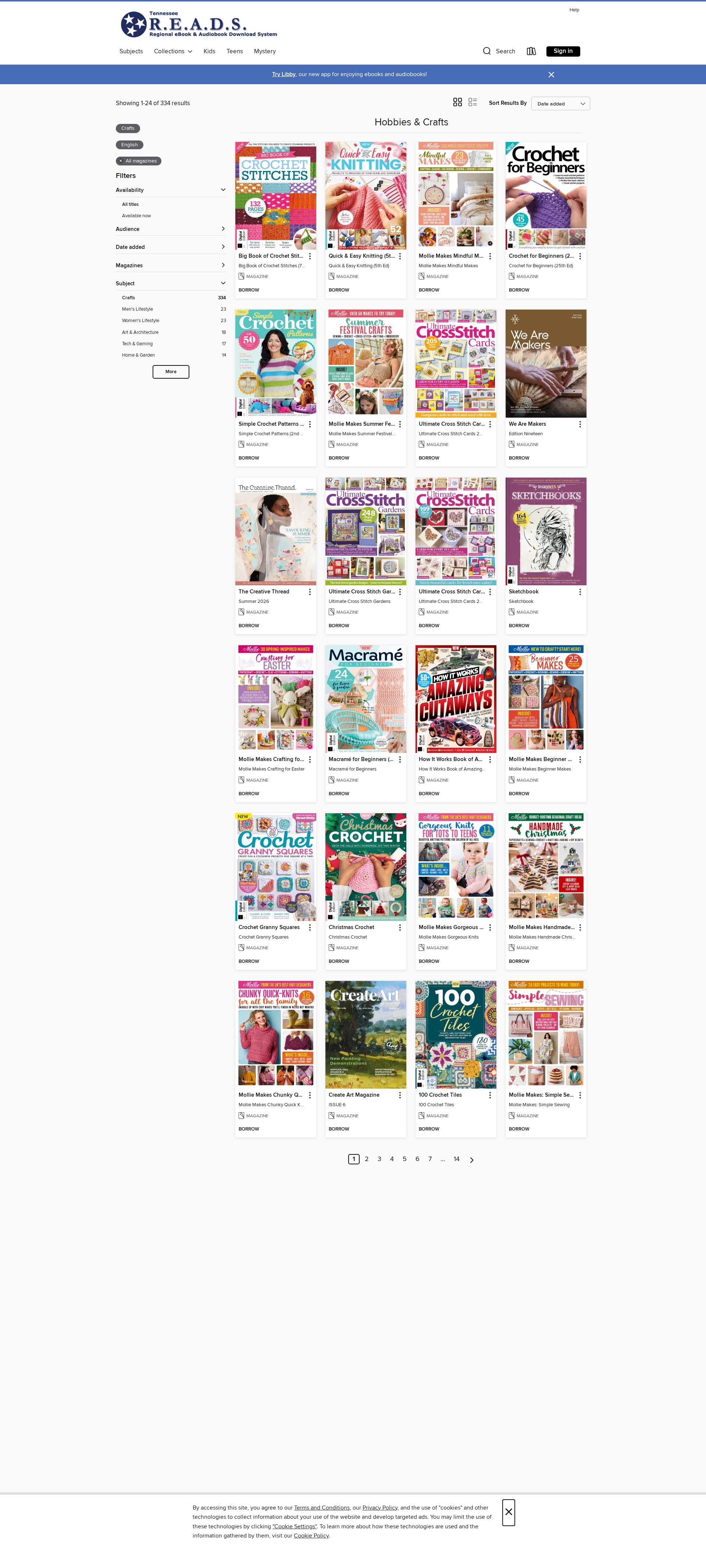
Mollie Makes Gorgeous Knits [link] (452, 927)
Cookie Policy (311, 1535)
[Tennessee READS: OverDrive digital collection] (200, 24)
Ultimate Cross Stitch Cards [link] (452, 424)
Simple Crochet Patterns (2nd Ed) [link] (272, 424)
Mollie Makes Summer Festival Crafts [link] (362, 424)
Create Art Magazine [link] (354, 1095)
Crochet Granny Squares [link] (269, 927)
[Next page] (472, 1159)
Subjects (131, 51)
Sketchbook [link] (524, 592)
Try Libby (284, 74)
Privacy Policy (380, 1507)
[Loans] (532, 53)
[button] (498, 53)
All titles (130, 204)
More (170, 372)
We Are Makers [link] (527, 424)
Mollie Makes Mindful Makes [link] (452, 256)
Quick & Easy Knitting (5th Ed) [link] (362, 256)
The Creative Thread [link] (264, 592)
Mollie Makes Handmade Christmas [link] (542, 927)
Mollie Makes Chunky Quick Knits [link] (272, 1095)
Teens (235, 51)
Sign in (563, 51)
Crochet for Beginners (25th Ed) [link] (542, 256)
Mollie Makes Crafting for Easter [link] (272, 759)
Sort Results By (508, 103)
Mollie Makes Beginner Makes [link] (542, 759)
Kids (209, 51)
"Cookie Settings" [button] (294, 1526)
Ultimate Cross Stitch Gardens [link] (362, 592)
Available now (136, 216)
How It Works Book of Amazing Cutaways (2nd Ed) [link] (452, 759)
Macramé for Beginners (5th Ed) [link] (362, 759)
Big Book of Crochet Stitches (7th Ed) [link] (272, 256)
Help (574, 10)
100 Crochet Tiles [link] (440, 1095)
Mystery (265, 51)
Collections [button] (171, 51)
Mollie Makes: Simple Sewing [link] (542, 1095)
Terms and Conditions (322, 1507)
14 (457, 1159)
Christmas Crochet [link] (351, 927)
